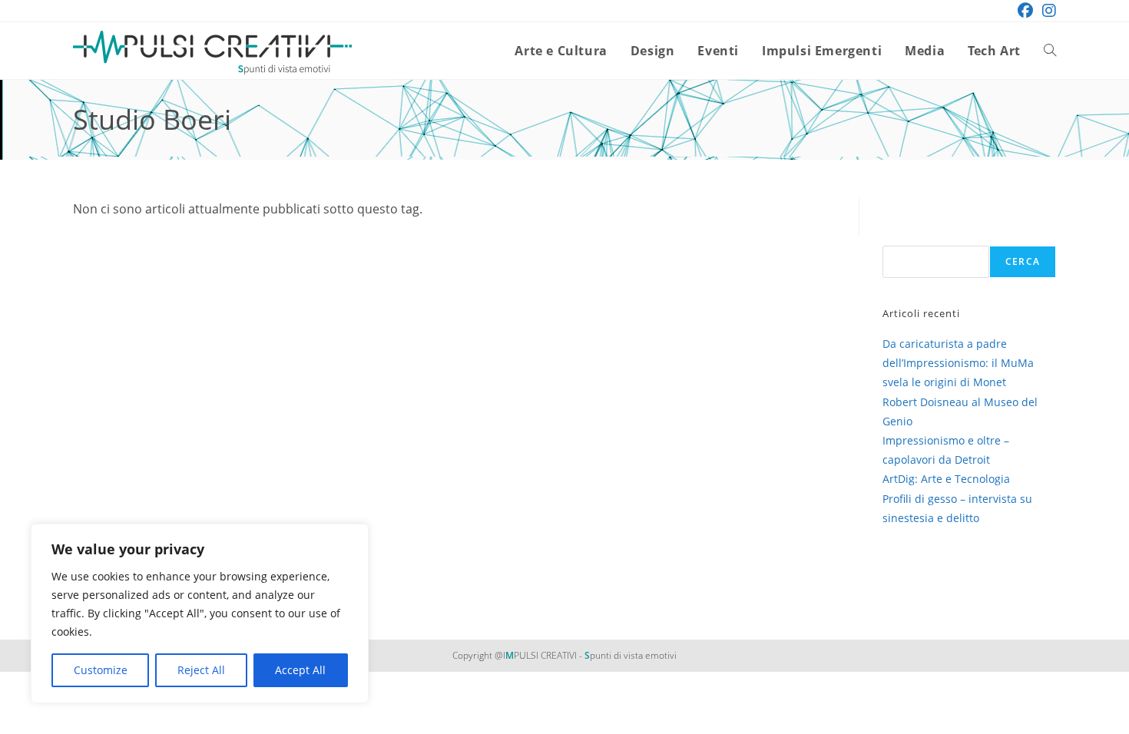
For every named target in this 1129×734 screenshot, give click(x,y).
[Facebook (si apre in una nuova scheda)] (1025, 10)
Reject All (201, 670)
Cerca (1022, 261)
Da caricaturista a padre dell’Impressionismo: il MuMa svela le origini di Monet (958, 362)
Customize (100, 670)
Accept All (300, 670)
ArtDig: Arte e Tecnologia (946, 478)
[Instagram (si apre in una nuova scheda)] (1047, 10)
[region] (200, 613)
